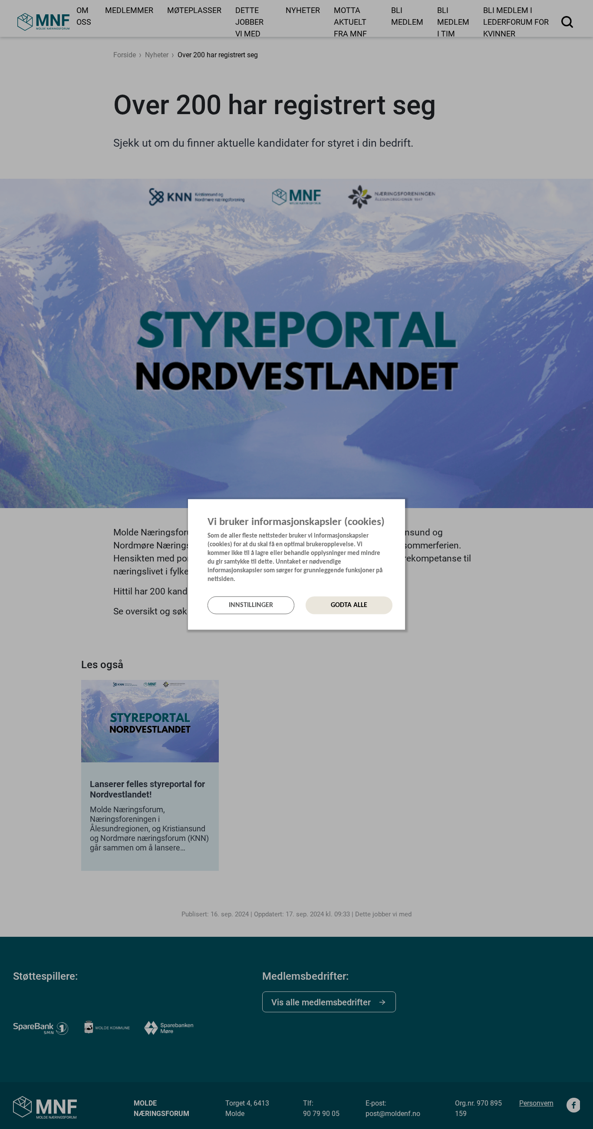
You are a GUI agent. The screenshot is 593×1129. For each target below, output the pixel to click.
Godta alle (349, 605)
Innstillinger (251, 605)
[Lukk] (402, 507)
